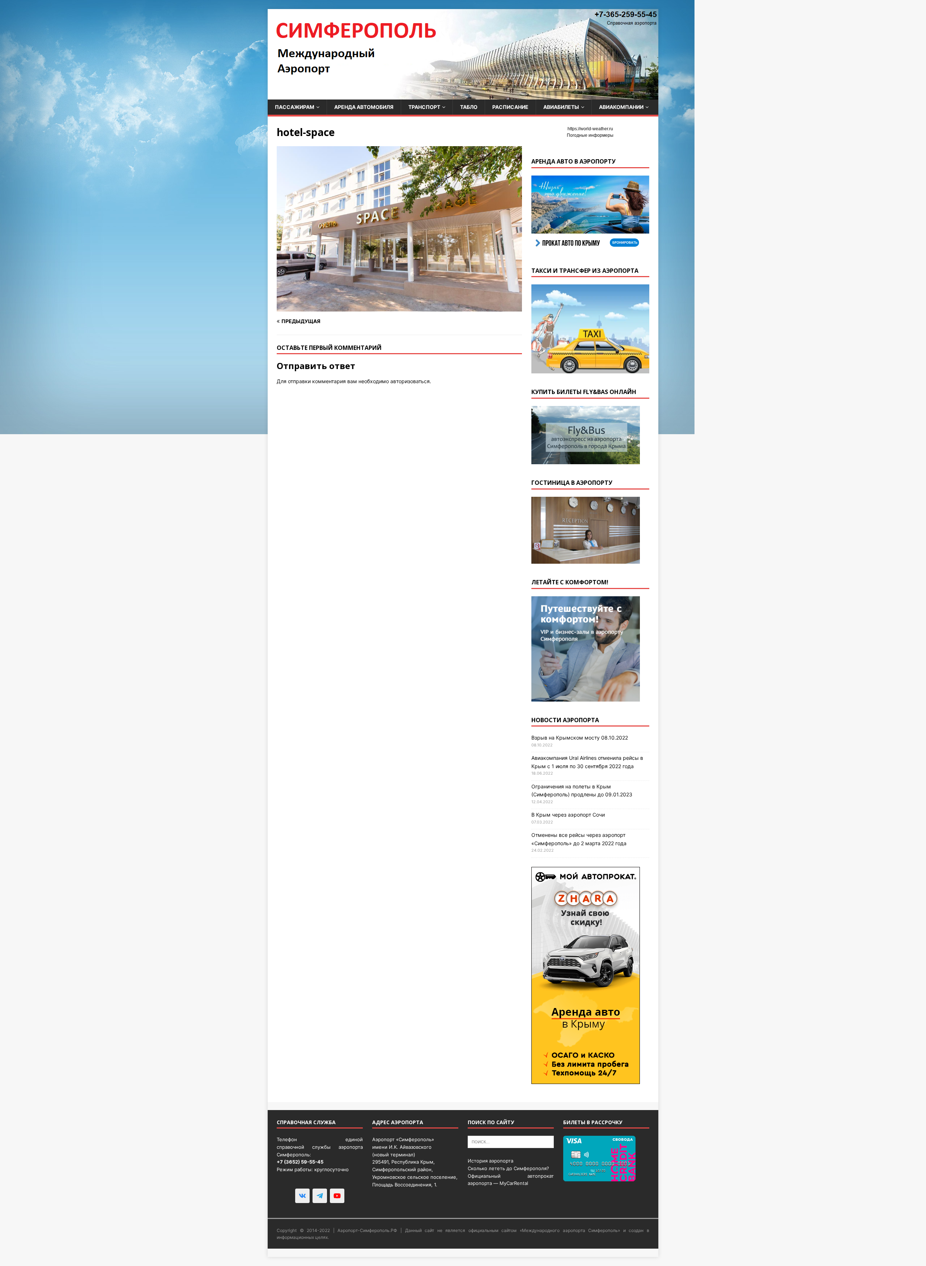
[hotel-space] (399, 307)
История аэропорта (490, 1161)
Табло (468, 107)
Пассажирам (294, 107)
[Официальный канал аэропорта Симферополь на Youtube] (337, 1196)
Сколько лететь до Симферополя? (508, 1168)
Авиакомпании (621, 107)
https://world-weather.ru (590, 128)
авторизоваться (410, 381)
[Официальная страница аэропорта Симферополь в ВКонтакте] (302, 1196)
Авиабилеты (561, 107)
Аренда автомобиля (364, 107)
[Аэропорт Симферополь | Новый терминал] (463, 95)
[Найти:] (511, 1141)
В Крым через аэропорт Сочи (568, 815)
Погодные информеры (590, 135)
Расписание (510, 107)
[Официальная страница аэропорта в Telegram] (320, 1196)
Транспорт (424, 107)
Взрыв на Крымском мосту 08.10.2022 (579, 737)
